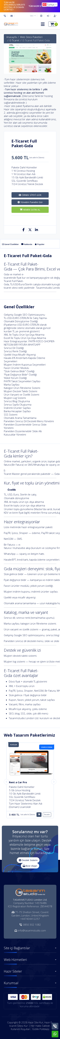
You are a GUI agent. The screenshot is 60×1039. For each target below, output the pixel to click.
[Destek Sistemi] (41, 15)
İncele (47, 811)
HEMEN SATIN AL (31, 209)
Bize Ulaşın (31, 865)
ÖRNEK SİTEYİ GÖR (31, 195)
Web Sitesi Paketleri (31, 37)
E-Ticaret (14, 40)
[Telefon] (6, 15)
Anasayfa (11, 37)
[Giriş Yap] (48, 15)
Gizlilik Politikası (40, 1029)
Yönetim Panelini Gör (31, 202)
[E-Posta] (11, 15)
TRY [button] (32, 15)
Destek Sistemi (29, 860)
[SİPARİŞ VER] (39, 811)
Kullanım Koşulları (20, 1029)
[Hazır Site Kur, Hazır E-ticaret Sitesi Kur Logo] (11, 24)
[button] (43, 24)
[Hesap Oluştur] (54, 15)
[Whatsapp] (55, 1034)
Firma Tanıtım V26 (20, 782)
